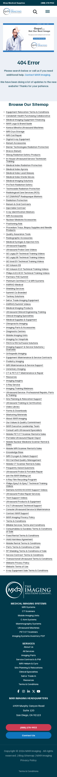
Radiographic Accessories (19, 237)
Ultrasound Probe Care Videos (21, 249)
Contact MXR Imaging (37, 74)
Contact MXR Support (17, 513)
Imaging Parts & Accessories (20, 327)
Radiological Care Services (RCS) (23, 192)
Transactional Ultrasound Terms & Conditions (29, 558)
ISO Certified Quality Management (23, 459)
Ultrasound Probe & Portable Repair (24, 471)
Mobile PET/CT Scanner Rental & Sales (26, 433)
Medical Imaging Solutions (19, 180)
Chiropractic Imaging (17, 323)
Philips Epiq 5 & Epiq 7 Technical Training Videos (26, 484)
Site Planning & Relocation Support (24, 398)
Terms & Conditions (16, 520)
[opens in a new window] (18, 691)
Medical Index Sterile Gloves (20, 176)
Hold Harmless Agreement (19, 539)
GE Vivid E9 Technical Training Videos (25, 261)
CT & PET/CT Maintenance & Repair (24, 372)
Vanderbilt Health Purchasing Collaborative (28, 115)
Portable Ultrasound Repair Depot (23, 437)
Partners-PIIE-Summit (17, 276)
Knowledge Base (14, 452)
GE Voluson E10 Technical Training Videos (27, 269)
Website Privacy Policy (17, 562)
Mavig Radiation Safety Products (23, 154)
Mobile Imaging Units (17, 335)
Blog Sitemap (26, 755)
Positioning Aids (14, 223)
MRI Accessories (14, 215)
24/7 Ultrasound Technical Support (24, 505)
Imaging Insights (14, 380)
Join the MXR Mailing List (18, 475)
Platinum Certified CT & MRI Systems (25, 280)
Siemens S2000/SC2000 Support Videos (26, 489)
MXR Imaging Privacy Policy (20, 517)
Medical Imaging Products (19, 307)
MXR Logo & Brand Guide (19, 123)
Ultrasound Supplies (16, 245)
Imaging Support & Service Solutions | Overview (25, 348)
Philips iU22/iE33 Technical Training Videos (28, 272)
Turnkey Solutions (15, 296)
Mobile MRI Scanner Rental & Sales (24, 448)
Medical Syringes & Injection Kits (22, 241)
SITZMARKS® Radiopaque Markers (24, 196)
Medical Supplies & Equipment (21, 319)
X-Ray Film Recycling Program (21, 479)
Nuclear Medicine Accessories (21, 219)
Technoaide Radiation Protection (23, 188)
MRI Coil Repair (14, 135)
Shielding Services (15, 288)
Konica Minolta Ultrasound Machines (24, 127)
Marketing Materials (16, 414)
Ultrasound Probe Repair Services (23, 493)
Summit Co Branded (16, 292)
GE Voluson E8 (13, 265)
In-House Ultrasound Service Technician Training (26, 160)
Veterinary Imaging (16, 368)
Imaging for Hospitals (17, 339)
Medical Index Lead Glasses (20, 172)
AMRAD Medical (14, 284)
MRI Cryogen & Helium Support (22, 456)
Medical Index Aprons (17, 169)
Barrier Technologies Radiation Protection (27, 146)
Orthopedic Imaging (16, 353)
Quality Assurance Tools (18, 234)
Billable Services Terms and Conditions (25, 524)
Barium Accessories (16, 142)
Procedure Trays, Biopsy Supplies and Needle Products (29, 229)
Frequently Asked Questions (20, 467)
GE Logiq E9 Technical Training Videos (25, 253)
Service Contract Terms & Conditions (25, 554)
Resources (11, 376)
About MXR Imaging (16, 418)
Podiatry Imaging (15, 361)
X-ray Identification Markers (20, 211)
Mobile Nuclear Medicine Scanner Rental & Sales (27, 443)
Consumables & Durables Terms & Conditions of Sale (29, 530)
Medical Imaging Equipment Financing (25, 119)
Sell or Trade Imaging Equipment (22, 300)
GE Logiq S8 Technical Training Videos (25, 257)
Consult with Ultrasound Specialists (24, 430)
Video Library (13, 406)
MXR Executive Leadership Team (23, 426)
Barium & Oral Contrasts (18, 204)
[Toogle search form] (35, 11)
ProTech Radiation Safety (19, 184)
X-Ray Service (13, 384)
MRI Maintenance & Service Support (24, 365)
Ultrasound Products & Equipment (23, 501)
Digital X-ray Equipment (18, 139)
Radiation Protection (17, 200)
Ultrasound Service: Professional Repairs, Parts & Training (30, 394)
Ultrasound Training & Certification (23, 402)
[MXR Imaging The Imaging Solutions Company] (12, 11)
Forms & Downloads (16, 410)
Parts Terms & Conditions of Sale (23, 546)
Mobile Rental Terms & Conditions (23, 543)
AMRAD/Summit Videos (18, 303)
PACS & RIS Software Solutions (22, 342)
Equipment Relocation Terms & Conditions (27, 111)
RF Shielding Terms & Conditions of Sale (26, 550)
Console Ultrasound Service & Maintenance (28, 509)
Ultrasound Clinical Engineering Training (26, 311)
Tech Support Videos (16, 497)
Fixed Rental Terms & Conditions (22, 535)
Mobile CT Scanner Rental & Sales (23, 463)
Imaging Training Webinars (19, 388)
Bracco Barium (13, 150)
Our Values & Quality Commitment (23, 422)
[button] (47, 11)
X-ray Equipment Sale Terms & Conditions (27, 570)
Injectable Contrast (16, 207)
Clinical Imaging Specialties (20, 315)
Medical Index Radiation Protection (24, 165)
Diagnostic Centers (16, 331)
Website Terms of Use (17, 566)
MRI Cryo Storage (15, 131)
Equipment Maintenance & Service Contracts (29, 357)
